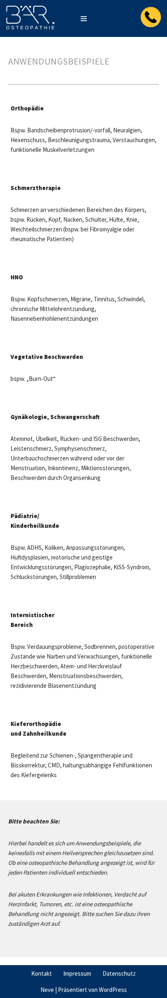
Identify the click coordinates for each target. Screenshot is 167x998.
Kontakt (41, 973)
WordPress (113, 990)
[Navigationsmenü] (84, 18)
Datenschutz (119, 973)
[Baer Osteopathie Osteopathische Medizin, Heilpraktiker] (30, 18)
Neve (47, 990)
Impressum (77, 973)
